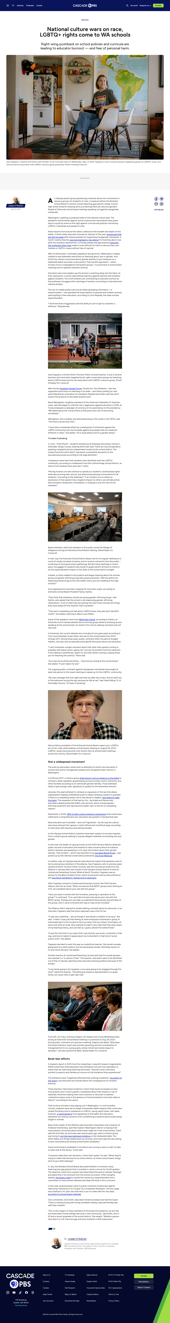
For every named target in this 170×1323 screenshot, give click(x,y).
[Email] (156, 204)
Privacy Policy (113, 1301)
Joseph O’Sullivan (77, 1238)
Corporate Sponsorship (96, 1288)
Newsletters (144, 1282)
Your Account (48, 1301)
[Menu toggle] (7, 5)
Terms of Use (113, 1294)
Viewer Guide (70, 1281)
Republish (159, 210)
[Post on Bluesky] (162, 199)
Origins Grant (92, 1281)
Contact (46, 1281)
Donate (158, 5)
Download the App (72, 1301)
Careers (46, 1288)
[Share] (156, 199)
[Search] (127, 5)
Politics (85, 20)
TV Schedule (69, 1275)
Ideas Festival (92, 1275)
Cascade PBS (53, 1314)
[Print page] (162, 204)
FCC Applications (115, 1288)
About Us (46, 1275)
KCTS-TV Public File (116, 1275)
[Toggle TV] (47, 14)
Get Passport (70, 1288)
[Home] (21, 1281)
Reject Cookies (144, 1287)
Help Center (47, 1294)
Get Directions (21, 1305)
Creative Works (92, 1294)
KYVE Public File (114, 1281)
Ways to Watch (71, 1294)
